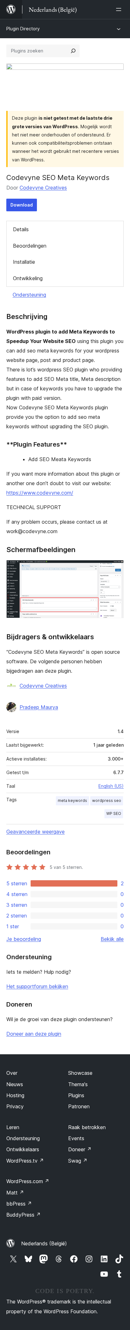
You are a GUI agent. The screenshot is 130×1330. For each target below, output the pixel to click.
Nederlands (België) (44, 1243)
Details (21, 229)
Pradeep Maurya (39, 707)
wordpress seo (106, 800)
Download (21, 205)
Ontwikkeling (28, 278)
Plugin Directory (23, 28)
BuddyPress (23, 1215)
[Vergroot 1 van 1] (115, 568)
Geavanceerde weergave (35, 831)
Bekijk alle (112, 939)
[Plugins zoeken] (73, 51)
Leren (12, 1127)
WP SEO (113, 813)
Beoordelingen (29, 246)
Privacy (15, 1106)
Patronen (79, 1106)
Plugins (76, 1095)
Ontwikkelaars (22, 1149)
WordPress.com (27, 1181)
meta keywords (72, 800)
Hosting (15, 1095)
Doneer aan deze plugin (33, 1034)
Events (76, 1138)
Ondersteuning (29, 295)
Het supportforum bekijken (37, 986)
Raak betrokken (87, 1127)
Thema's (78, 1084)
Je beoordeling (23, 939)
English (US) (111, 786)
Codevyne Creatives (43, 187)
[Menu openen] (120, 9)
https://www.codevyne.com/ (39, 493)
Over (11, 1073)
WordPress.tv (25, 1161)
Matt (15, 1192)
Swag (77, 1161)
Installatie (24, 262)
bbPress (19, 1204)
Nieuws (14, 1084)
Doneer (80, 1149)
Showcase (80, 1073)
